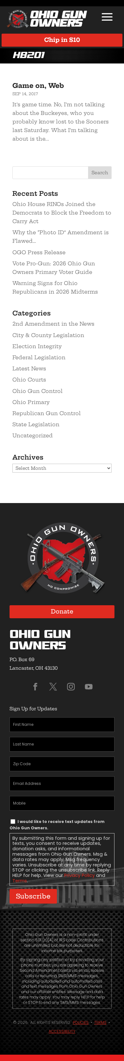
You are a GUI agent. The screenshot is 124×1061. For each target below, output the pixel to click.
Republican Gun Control (46, 413)
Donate (62, 611)
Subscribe (33, 896)
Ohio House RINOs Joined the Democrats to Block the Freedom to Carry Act (61, 212)
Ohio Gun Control (37, 391)
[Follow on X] (53, 686)
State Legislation (35, 424)
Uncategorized (32, 435)
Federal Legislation (38, 357)
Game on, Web (38, 86)
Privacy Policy (79, 875)
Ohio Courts (29, 379)
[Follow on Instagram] (71, 686)
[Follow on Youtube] (88, 686)
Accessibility (62, 1031)
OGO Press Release (38, 252)
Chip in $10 (62, 39)
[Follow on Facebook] (35, 686)
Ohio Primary (31, 402)
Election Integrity (37, 346)
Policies (81, 1022)
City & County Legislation (48, 335)
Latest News (29, 368)
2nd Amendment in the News (53, 324)
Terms (19, 881)
